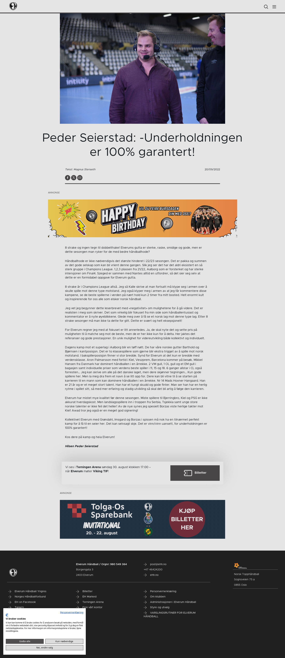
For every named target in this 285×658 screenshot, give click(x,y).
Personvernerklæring (71, 612)
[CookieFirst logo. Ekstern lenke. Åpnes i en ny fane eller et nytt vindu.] (7, 615)
